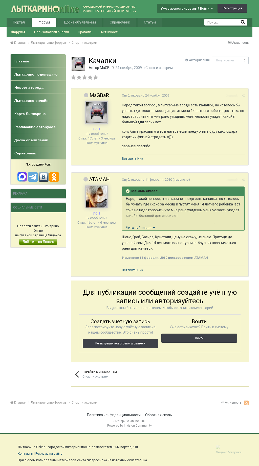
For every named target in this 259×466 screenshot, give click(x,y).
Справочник (120, 22)
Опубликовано (145, 95)
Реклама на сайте (48, 453)
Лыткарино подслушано (36, 74)
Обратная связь (158, 415)
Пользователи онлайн (51, 32)
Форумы (18, 32)
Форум (44, 22)
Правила (85, 32)
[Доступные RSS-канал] (246, 403)
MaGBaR (107, 68)
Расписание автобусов (35, 127)
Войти (199, 338)
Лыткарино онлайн (31, 101)
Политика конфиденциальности (114, 415)
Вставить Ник (132, 158)
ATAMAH (99, 179)
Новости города (29, 87)
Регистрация (232, 8)
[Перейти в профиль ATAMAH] (96, 196)
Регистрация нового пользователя (120, 343)
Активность (110, 32)
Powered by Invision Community (129, 425)
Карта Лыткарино (30, 114)
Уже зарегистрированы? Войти (186, 8)
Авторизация (199, 60)
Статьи (150, 22)
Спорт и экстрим (159, 68)
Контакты (25, 453)
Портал (19, 22)
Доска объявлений (80, 22)
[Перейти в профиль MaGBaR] (78, 64)
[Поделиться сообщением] (243, 96)
